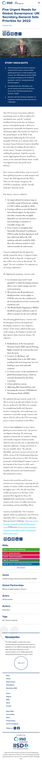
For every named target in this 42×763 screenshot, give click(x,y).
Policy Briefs (10, 685)
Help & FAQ (10, 711)
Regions (8, 696)
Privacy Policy (10, 721)
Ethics (8, 717)
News (8, 675)
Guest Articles (10, 682)
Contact (8, 706)
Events (8, 679)
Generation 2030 (11, 688)
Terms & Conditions (12, 724)
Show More (21, 568)
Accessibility (10, 714)
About (8, 703)
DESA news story (10, 533)
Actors (8, 693)
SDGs (8, 700)
